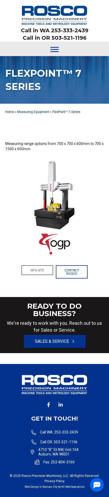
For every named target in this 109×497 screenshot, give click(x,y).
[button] (37, 270)
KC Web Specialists (73, 486)
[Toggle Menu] (54, 49)
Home (9, 112)
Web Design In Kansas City (41, 486)
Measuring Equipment (33, 112)
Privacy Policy (54, 481)
